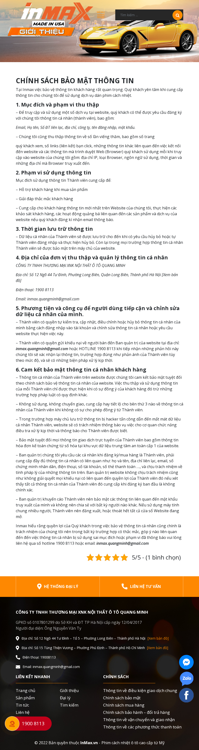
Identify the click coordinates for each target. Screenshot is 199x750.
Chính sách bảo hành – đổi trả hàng (136, 712)
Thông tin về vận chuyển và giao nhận (139, 719)
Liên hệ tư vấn (145, 586)
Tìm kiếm (69, 705)
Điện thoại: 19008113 (39, 657)
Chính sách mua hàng (123, 705)
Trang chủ (25, 690)
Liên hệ (23, 712)
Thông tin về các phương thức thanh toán (142, 727)
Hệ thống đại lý (61, 586)
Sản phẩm (25, 698)
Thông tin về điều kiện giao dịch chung (140, 690)
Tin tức (22, 705)
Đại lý (65, 698)
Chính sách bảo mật (122, 698)
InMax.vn (89, 742)
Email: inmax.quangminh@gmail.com (51, 667)
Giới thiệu (69, 690)
